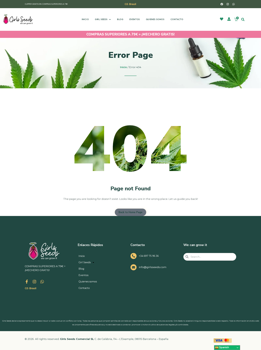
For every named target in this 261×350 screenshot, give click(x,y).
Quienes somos (155, 19)
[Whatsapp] (233, 4)
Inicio (85, 19)
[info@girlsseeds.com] (133, 267)
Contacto (177, 19)
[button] (243, 19)
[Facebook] (221, 4)
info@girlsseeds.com (152, 267)
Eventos (134, 19)
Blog (120, 19)
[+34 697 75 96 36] (133, 256)
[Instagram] (227, 4)
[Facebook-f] (27, 282)
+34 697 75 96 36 (149, 255)
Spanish (224, 347)
